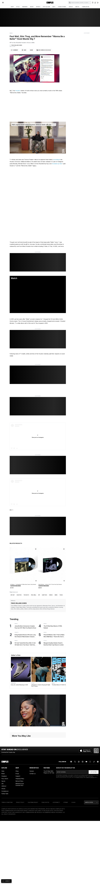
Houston (17, 90)
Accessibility (56, 802)
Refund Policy (19, 781)
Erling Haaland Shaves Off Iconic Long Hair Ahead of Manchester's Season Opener (25, 636)
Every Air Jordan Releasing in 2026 (19, 684)
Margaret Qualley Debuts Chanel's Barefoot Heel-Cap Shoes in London (54, 644)
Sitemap (65, 802)
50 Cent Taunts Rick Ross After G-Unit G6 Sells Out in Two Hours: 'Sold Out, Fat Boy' (25, 644)
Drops (17, 773)
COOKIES (73, 802)
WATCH (77, 6)
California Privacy (33, 802)
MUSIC (32, 6)
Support (18, 776)
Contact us (33, 773)
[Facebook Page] (71, 761)
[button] (91, 802)
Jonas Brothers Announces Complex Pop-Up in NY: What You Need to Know (25, 627)
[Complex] (50, 2)
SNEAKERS (24, 6)
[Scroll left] (11, 669)
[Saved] (93, 2)
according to (56, 159)
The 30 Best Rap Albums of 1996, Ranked (53, 627)
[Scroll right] (64, 669)
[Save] (36, 549)
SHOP (12, 6)
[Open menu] (2, 2)
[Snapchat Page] (90, 761)
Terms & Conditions (7, 802)
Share (31, 50)
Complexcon (4, 791)
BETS (54, 6)
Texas (61, 594)
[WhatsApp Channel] (79, 761)
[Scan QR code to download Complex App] (96, 750)
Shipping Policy (20, 778)
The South (26, 594)
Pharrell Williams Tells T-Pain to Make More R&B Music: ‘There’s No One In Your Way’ (54, 636)
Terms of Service (90, 777)
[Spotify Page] (98, 761)
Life (2, 783)
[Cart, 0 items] (98, 2)
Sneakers (13, 683)
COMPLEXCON (85, 6)
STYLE (17, 6)
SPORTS (38, 6)
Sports (16, 632)
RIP (39, 594)
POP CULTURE (46, 6)
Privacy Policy (79, 777)
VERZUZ (71, 6)
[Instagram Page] (82, 761)
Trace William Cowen (19, 603)
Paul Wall (33, 594)
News (56, 594)
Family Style (4, 793)
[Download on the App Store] (85, 751)
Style (45, 640)
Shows (3, 788)
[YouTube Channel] (86, 761)
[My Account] (95, 2)
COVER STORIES (62, 6)
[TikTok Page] (94, 761)
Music (11, 33)
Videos (50, 594)
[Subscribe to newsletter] (94, 772)
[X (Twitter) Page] (75, 761)
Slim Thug (44, 594)
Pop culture (4, 778)
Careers (32, 771)
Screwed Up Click (57, 163)
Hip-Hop (12, 594)
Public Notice (45, 802)
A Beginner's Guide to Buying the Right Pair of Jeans (40, 685)
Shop (17, 771)
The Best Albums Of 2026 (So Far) (60, 684)
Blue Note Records (16, 585)
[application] (38, 137)
